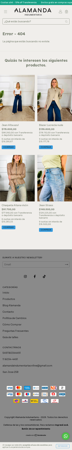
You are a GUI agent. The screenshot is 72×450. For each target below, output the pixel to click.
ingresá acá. (62, 425)
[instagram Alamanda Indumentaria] (25, 276)
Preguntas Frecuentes (16, 330)
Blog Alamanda (11, 305)
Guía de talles (10, 337)
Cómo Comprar (12, 324)
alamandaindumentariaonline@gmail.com (27, 365)
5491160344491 (12, 352)
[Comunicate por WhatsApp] (65, 436)
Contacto (8, 311)
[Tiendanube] (36, 435)
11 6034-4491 (10, 359)
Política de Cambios (14, 318)
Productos (9, 299)
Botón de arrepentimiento (36, 429)
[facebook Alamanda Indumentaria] (35, 276)
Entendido (63, 446)
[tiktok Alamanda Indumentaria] (44, 276)
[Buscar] (66, 21)
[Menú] (5, 12)
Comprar (8, 147)
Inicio (6, 292)
